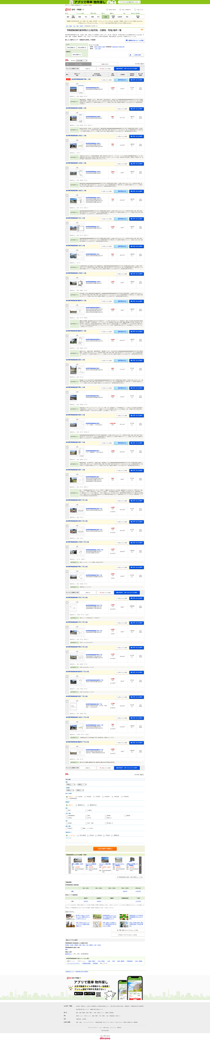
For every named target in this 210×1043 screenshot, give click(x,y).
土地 (109, 961)
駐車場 (106, 1012)
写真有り (70, 828)
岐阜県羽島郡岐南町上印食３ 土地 (76, 273)
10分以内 (107, 796)
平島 (83, 945)
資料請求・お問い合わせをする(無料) (127, 68)
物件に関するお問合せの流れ (117, 1006)
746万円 (99, 901)
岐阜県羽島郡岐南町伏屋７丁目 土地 (76, 696)
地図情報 (135, 1022)
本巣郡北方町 (121, 46)
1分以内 (80, 796)
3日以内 (99, 835)
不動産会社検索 (86, 963)
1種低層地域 (71, 815)
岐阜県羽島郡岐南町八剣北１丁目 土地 (77, 717)
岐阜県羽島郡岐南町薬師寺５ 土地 (76, 300)
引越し (80, 1022)
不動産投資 (130, 961)
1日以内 (91, 835)
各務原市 (100, 46)
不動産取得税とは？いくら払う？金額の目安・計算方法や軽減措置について (109, 917)
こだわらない (72, 835)
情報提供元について (70, 971)
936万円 (125, 891)
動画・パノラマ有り (88, 828)
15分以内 (116, 796)
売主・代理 (90, 823)
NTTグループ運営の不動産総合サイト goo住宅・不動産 (78, 5)
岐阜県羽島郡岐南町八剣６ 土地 (75, 245)
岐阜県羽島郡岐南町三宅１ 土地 (75, 218)
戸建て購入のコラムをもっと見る (128, 930)
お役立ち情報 (67, 1022)
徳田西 (76, 945)
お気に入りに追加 (105, 68)
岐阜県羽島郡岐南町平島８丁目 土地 (76, 647)
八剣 (95, 945)
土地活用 (84, 1019)
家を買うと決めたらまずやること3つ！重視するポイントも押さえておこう (83, 917)
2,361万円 (138, 891)
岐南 (66, 949)
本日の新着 (83, 835)
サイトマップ (113, 1027)
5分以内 (89, 796)
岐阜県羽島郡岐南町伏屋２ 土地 (75, 359)
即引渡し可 (110, 823)
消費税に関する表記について (96, 1009)
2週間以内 (116, 835)
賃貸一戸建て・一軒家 (91, 1012)
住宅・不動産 (138, 961)
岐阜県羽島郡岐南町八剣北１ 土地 (76, 135)
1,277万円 (138, 901)
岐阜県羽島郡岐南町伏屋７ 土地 (75, 442)
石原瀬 (67, 945)
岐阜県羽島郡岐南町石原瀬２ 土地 (76, 108)
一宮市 (95, 48)
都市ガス (109, 817)
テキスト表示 (78, 64)
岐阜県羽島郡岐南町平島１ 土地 (81, 79)
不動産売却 (78, 1019)
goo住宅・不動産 (68, 1006)
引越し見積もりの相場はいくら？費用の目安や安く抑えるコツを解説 (109, 924)
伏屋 (80, 945)
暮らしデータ (106, 1022)
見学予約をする (122, 80)
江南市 (99, 48)
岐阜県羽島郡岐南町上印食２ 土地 (76, 163)
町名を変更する (82, 47)
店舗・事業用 (120, 961)
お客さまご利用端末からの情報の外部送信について (98, 1006)
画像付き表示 (105, 64)
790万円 (86, 901)
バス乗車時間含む (72, 798)
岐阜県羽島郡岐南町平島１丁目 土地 (76, 566)
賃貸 (113, 961)
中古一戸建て (101, 961)
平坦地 (70, 817)
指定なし (70, 796)
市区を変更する (71, 47)
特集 (77, 1022)
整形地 (128, 815)
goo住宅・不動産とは (81, 1006)
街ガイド (112, 1022)
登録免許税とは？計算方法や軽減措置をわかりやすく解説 (136, 917)
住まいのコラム (119, 1022)
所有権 (70, 823)
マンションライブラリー (73, 963)
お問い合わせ (106, 1027)
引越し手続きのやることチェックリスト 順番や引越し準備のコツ (83, 924)
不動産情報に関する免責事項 (81, 971)
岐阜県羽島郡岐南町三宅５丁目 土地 (76, 597)
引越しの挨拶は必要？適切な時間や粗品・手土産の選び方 (136, 924)
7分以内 (98, 796)
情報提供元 (127, 1006)
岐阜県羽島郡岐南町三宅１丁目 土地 (76, 622)
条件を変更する (77, 54)
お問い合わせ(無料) (137, 80)
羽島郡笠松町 (115, 46)
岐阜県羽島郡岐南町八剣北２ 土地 (76, 190)
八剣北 (99, 945)
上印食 (71, 945)
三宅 (87, 945)
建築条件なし (81, 805)
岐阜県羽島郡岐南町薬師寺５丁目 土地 (77, 742)
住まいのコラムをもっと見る (128, 935)
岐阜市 (95, 46)
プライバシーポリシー (93, 1027)
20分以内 (126, 796)
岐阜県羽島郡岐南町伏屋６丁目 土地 (76, 500)
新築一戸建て (92, 961)
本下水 (89, 817)
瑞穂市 (103, 46)
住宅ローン (118, 1015)
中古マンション (87, 1015)
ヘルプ (100, 1027)
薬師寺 (91, 945)
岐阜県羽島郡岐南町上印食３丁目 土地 (77, 542)
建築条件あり (93, 805)
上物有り (90, 810)
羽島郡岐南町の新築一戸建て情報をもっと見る (131, 877)
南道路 (108, 815)
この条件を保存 (137, 55)
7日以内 (107, 835)
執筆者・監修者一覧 (128, 1022)
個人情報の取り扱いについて (82, 1009)
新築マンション (79, 1015)
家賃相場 (95, 963)
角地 (89, 815)
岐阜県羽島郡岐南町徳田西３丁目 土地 (77, 671)
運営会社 (119, 1027)
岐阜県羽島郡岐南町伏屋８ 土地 (75, 414)
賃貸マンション (100, 1012)
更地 (69, 810)
